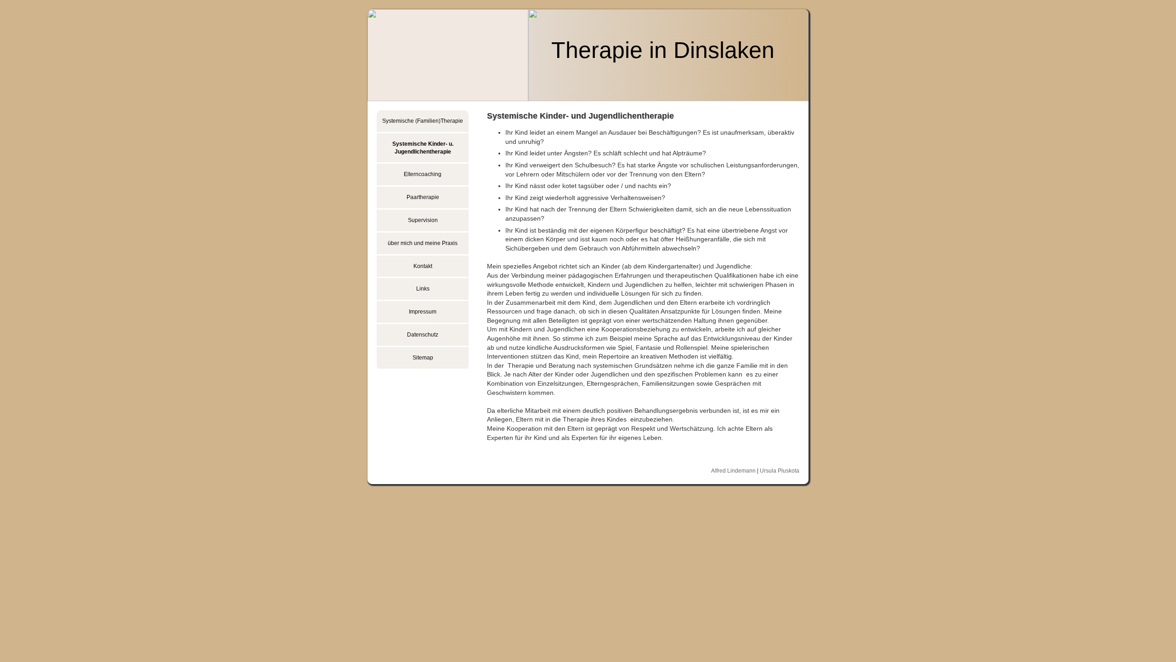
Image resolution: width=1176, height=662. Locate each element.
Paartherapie (423, 197)
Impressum (422, 311)
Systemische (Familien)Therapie (422, 121)
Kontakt (422, 266)
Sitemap (423, 357)
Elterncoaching (422, 174)
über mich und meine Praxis (423, 243)
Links (423, 288)
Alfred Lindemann (733, 471)
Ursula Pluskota (779, 471)
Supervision (423, 220)
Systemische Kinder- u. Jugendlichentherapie (422, 148)
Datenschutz (422, 334)
